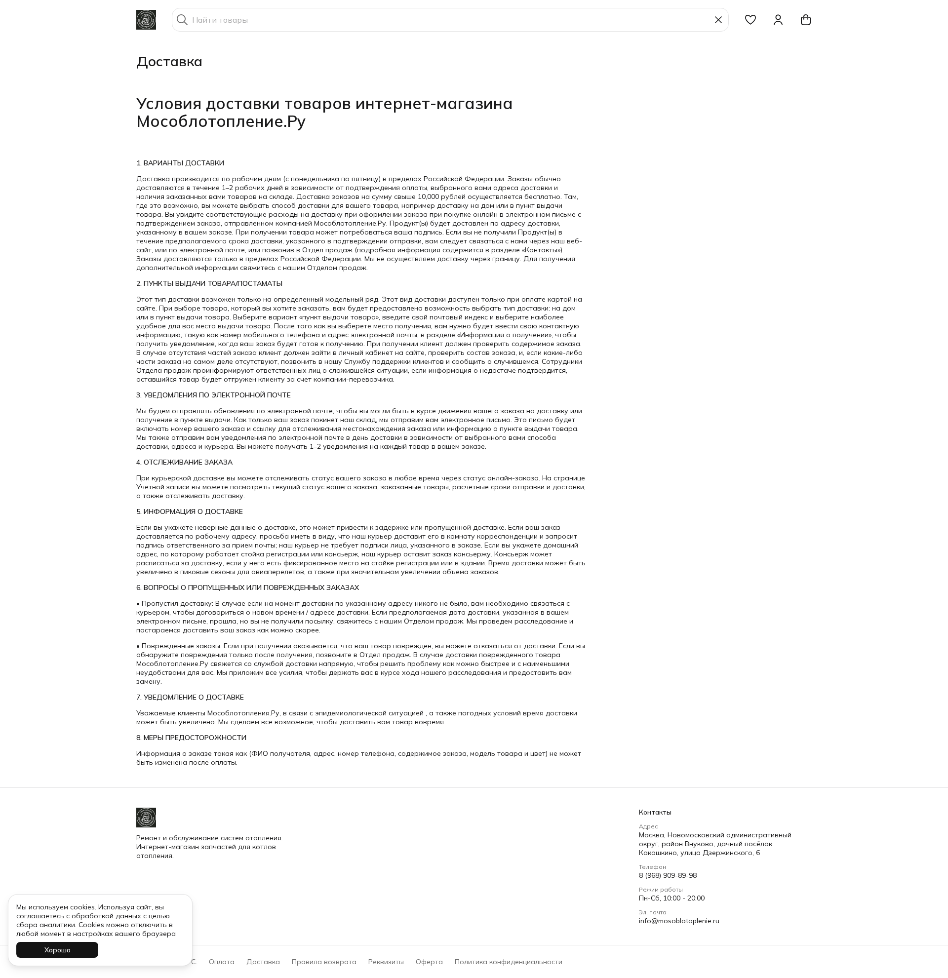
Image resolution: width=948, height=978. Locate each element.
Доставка (263, 961)
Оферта (429, 961)
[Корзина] (806, 20)
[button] (750, 20)
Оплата (222, 961)
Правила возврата (324, 961)
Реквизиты (386, 961)
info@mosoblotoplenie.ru (679, 920)
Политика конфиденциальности (508, 961)
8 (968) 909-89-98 (668, 875)
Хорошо (57, 949)
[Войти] (778, 20)
